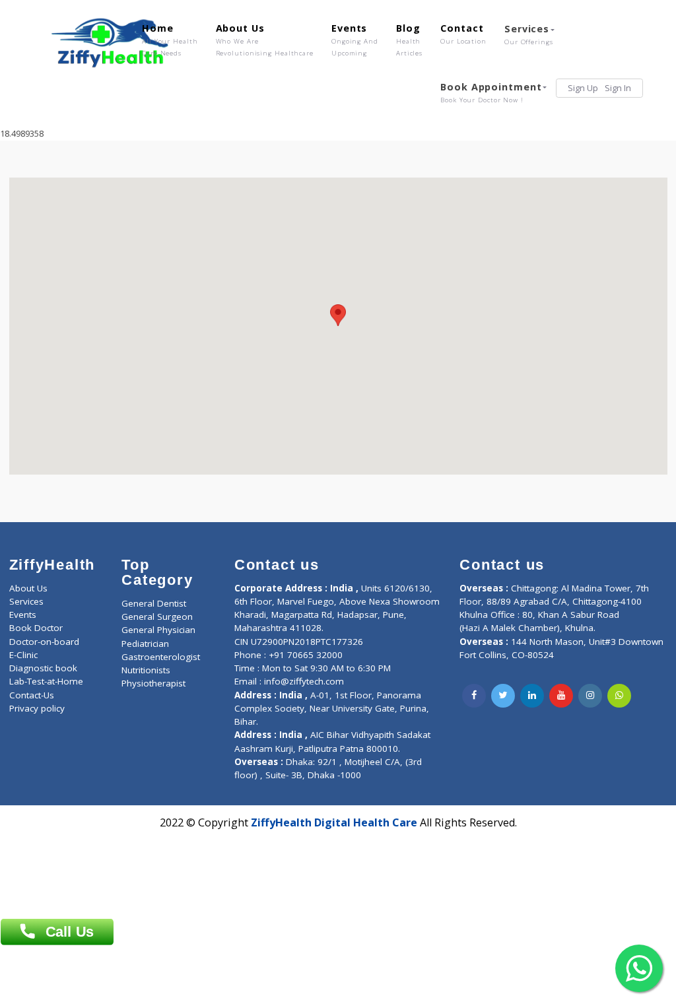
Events (354, 39)
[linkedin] (532, 696)
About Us (265, 39)
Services (528, 34)
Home (170, 39)
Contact (463, 34)
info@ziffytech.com (304, 681)
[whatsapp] (619, 696)
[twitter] (503, 696)
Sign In (618, 88)
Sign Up (583, 88)
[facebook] (474, 696)
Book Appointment (490, 92)
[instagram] (590, 696)
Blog (409, 39)
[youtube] (561, 696)
